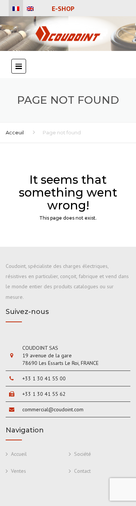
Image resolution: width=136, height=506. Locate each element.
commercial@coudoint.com (52, 409)
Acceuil (15, 132)
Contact (82, 471)
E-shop (63, 8)
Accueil (19, 454)
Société (82, 454)
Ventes (18, 471)
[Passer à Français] (16, 8)
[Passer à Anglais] (30, 8)
